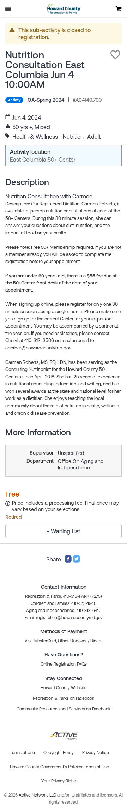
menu (8, 8)
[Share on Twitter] (76, 561)
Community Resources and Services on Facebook (63, 709)
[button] (115, 55)
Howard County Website (63, 687)
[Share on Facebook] (68, 561)
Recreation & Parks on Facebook (63, 698)
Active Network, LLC (38, 795)
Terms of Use (96, 766)
